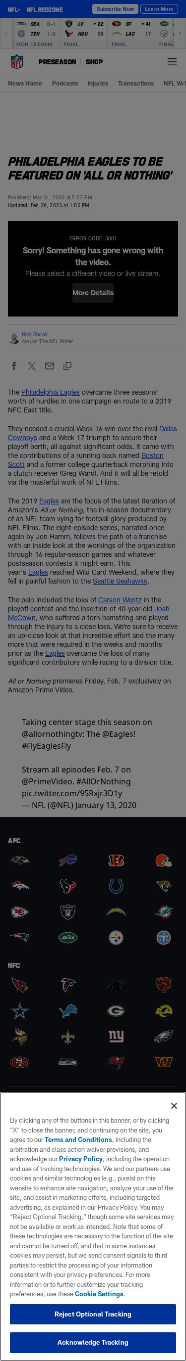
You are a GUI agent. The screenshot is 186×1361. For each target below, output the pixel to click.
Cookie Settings (99, 1294)
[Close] (174, 1106)
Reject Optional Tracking (93, 1314)
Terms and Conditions (78, 1139)
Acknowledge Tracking (93, 1342)
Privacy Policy (81, 1159)
